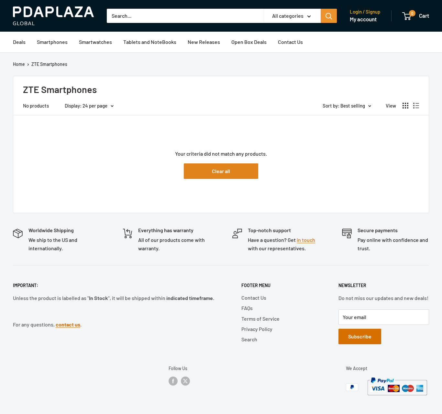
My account (363, 19)
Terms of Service (260, 319)
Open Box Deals (249, 42)
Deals (19, 42)
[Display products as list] (416, 106)
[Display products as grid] (405, 106)
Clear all (221, 171)
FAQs (247, 308)
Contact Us (290, 42)
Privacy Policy (256, 329)
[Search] (329, 16)
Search (249, 339)
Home (19, 64)
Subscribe (359, 336)
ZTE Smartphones (49, 64)
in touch (306, 240)
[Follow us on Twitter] (185, 380)
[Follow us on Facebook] (173, 380)
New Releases (204, 42)
